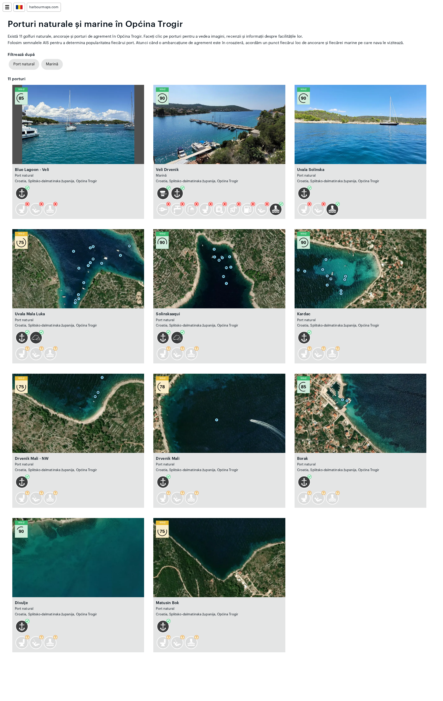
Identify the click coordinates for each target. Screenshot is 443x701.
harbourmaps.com (43, 7)
